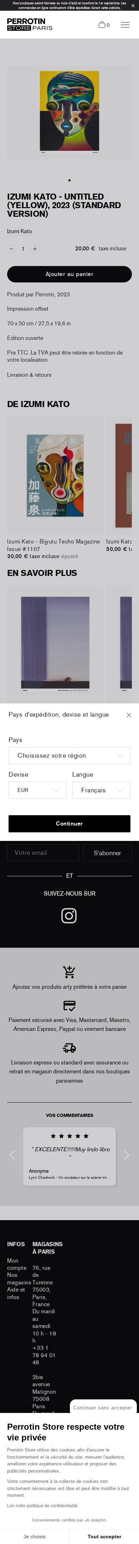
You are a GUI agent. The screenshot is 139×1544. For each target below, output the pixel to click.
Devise (18, 774)
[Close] (135, 718)
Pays (15, 740)
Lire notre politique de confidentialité (42, 1505)
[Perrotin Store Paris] (28, 24)
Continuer (69, 823)
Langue (82, 774)
